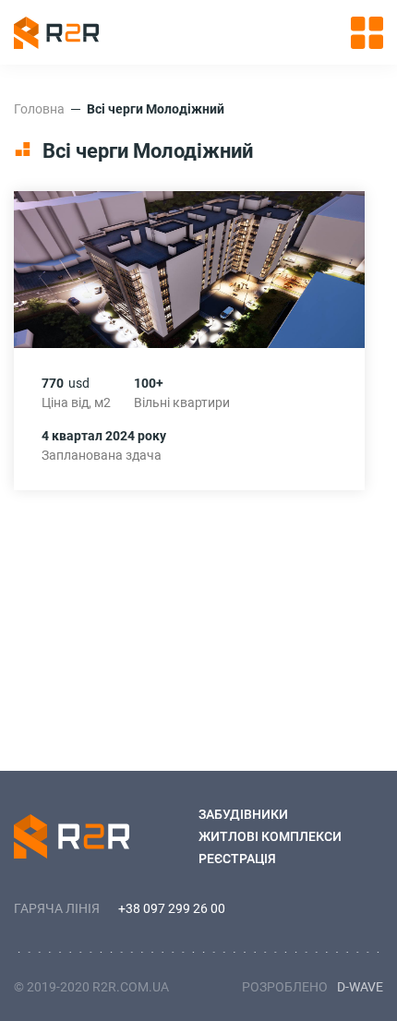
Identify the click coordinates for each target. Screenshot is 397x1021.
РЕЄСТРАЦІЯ (237, 858)
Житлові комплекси (270, 836)
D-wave (360, 986)
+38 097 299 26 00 (171, 908)
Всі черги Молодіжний (155, 109)
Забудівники (243, 814)
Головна (39, 109)
